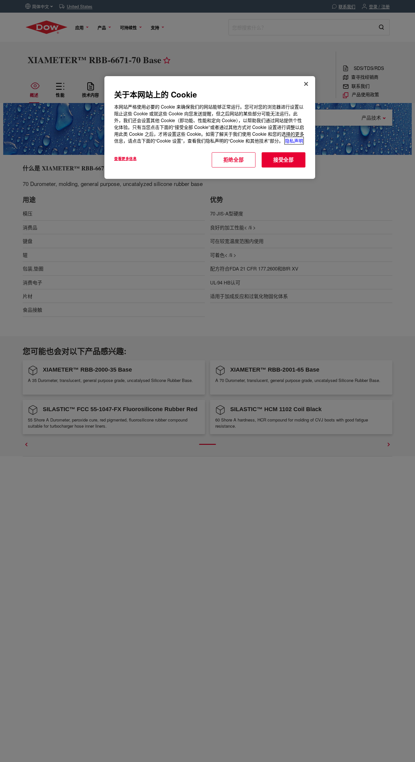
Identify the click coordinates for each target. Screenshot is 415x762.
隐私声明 (294, 140)
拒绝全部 (233, 159)
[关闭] (306, 84)
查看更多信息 (125, 158)
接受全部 (283, 159)
